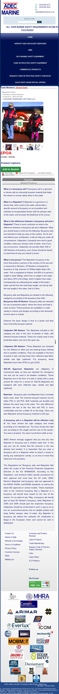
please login (21, 87)
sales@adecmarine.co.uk (44, 12)
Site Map (40, 686)
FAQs (7, 556)
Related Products (29, 183)
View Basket (27, 30)
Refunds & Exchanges (14, 541)
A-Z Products (34, 561)
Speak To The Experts (27, 173)
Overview (28, 180)
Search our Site (29, 19)
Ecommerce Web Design (29, 684)
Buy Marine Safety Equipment (13, 94)
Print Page (9, 173)
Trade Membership (36, 543)
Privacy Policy (10, 548)
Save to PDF (9, 175)
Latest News (34, 557)
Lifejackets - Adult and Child (13, 96)
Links (31, 553)
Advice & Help (10, 537)
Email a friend (46, 173)
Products (13, 92)
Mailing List (9, 559)
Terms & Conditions (13, 545)
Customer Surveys (12, 552)
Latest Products (35, 540)
